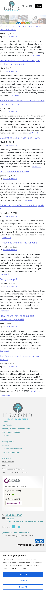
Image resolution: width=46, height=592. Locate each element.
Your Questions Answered (13, 469)
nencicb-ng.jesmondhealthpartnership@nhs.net (24, 519)
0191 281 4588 (13, 515)
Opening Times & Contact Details (16, 429)
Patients (6, 458)
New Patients (8, 462)
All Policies (6, 436)
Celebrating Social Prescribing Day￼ (20, 137)
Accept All (23, 574)
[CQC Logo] (12, 483)
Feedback (6, 465)
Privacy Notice (8, 442)
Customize (23, 580)
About (5, 422)
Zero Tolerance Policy (11, 432)
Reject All (23, 587)
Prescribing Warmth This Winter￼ (18, 242)
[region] (23, 572)
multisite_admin (10, 36)
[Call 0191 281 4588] (27, 6)
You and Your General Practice (14, 472)
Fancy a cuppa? (8, 279)
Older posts (5, 396)
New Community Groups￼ (14, 171)
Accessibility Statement (12, 449)
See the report (12, 503)
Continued (35, 55)
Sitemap (5, 445)
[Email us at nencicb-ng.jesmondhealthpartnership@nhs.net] (30, 6)
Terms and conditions (11, 452)
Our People (7, 425)
